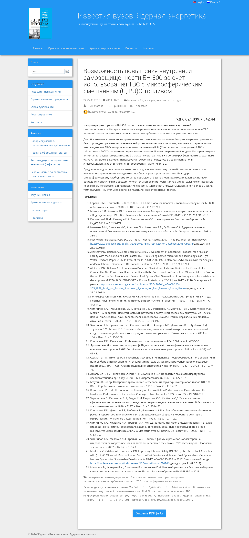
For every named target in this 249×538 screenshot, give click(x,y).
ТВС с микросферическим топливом (159, 481)
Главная (38, 48)
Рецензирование (41, 114)
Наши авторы (39, 210)
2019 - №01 (112, 100)
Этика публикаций (42, 106)
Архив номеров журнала (104, 48)
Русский (215, 2)
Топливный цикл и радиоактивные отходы (153, 100)
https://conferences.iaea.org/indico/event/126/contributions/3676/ (129, 463)
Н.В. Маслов (95, 105)
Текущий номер (40, 194)
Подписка (131, 48)
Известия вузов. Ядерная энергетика (142, 16)
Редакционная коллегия (46, 91)
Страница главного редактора (49, 99)
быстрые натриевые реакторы (150, 477)
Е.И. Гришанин (117, 105)
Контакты (148, 48)
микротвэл (177, 477)
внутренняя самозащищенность (108, 477)
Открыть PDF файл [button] (149, 513)
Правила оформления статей (66, 48)
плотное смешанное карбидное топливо (109, 481)
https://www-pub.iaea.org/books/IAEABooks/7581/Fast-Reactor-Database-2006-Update (141, 243)
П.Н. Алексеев (138, 105)
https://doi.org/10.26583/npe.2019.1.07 (112, 111)
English (200, 2)
